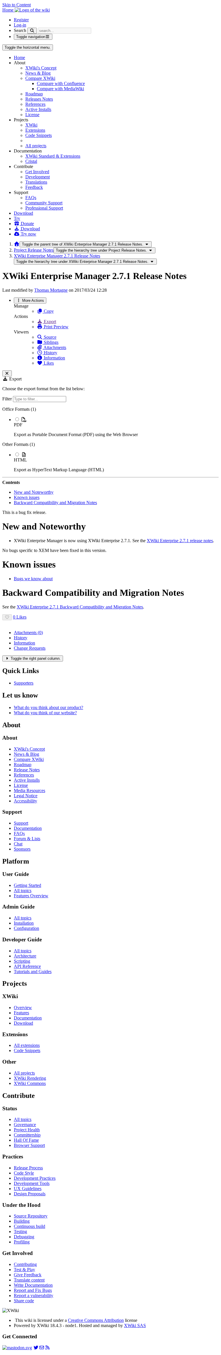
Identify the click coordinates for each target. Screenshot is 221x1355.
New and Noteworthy (34, 492)
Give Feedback (27, 1274)
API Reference (27, 966)
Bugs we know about (33, 578)
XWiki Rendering (30, 1078)
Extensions (35, 130)
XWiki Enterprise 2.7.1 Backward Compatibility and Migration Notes (80, 606)
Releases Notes (39, 99)
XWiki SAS (135, 1325)
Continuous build (29, 1226)
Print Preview (55, 326)
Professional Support (44, 208)
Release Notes (27, 769)
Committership (27, 1134)
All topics (22, 890)
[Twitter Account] (36, 1347)
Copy (48, 311)
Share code (24, 1300)
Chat (18, 843)
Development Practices (35, 1178)
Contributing (25, 1264)
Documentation (28, 828)
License (32, 114)
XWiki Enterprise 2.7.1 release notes (180, 540)
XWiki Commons (30, 1083)
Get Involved (37, 171)
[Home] (17, 244)
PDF (18, 424)
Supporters (23, 683)
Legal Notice (25, 795)
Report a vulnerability (33, 1295)
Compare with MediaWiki (60, 88)
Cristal (31, 161)
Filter (7, 398)
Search (20, 30)
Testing (20, 1231)
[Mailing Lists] (42, 1347)
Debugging (24, 1236)
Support (21, 823)
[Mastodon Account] (17, 1347)
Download (23, 213)
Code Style (24, 1173)
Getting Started (27, 885)
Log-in (20, 24)
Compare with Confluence (61, 83)
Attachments (54, 347)
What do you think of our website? (45, 712)
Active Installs (38, 109)
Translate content (29, 1279)
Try (17, 218)
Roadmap (34, 93)
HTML (20, 459)
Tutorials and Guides (33, 971)
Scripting (22, 961)
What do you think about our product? (48, 707)
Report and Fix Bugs (33, 1290)
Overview (23, 1007)
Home (19, 57)
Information (54, 357)
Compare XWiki (40, 78)
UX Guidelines (27, 1188)
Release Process (28, 1167)
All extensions (27, 1045)
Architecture (25, 955)
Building (22, 1221)
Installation (24, 923)
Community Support (43, 202)
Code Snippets (38, 135)
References (35, 104)
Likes (48, 363)
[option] (116, 427)
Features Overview (31, 895)
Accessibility (25, 800)
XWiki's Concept (40, 67)
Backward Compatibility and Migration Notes (55, 502)
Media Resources (29, 790)
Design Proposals (29, 1193)
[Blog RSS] (47, 1347)
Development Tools (31, 1183)
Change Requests (29, 648)
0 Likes (19, 617)
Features (21, 1012)
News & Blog (38, 73)
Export (49, 321)
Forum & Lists (27, 838)
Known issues (26, 497)
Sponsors (22, 849)
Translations (36, 182)
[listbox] (110, 439)
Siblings (50, 342)
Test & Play (24, 1269)
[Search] (32, 31)
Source (49, 337)
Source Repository (30, 1215)
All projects (35, 145)
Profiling (22, 1241)
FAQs (30, 197)
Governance (25, 1124)
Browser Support (29, 1145)
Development (37, 176)
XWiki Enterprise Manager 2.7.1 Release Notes (57, 255)
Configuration (26, 928)
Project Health (27, 1129)
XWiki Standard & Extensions (52, 156)
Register (21, 19)
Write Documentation (33, 1285)
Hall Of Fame (26, 1140)
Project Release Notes (34, 250)
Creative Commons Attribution (96, 1320)
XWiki (31, 125)
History (50, 352)
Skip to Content (16, 4)
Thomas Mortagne (51, 290)
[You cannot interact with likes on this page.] (7, 617)
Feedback (34, 187)
